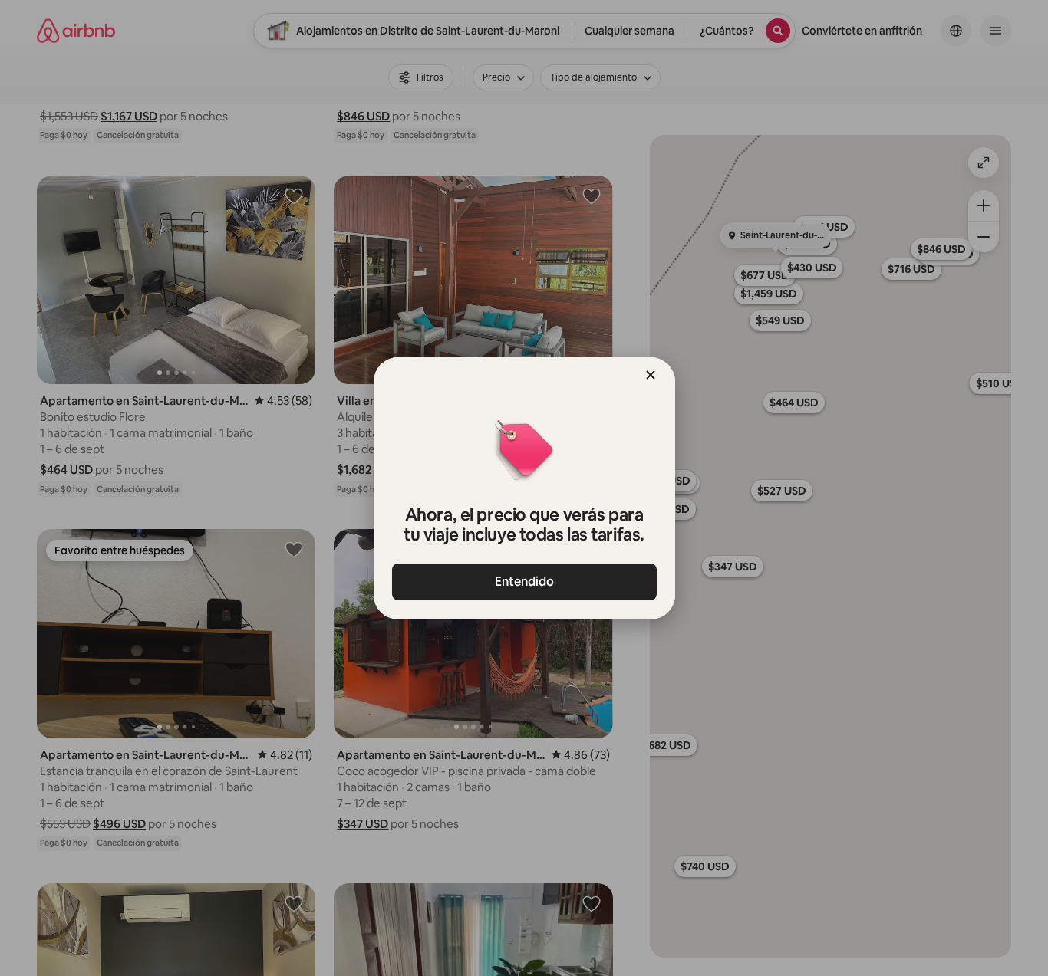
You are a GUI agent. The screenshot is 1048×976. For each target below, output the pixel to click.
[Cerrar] (650, 375)
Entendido (524, 581)
